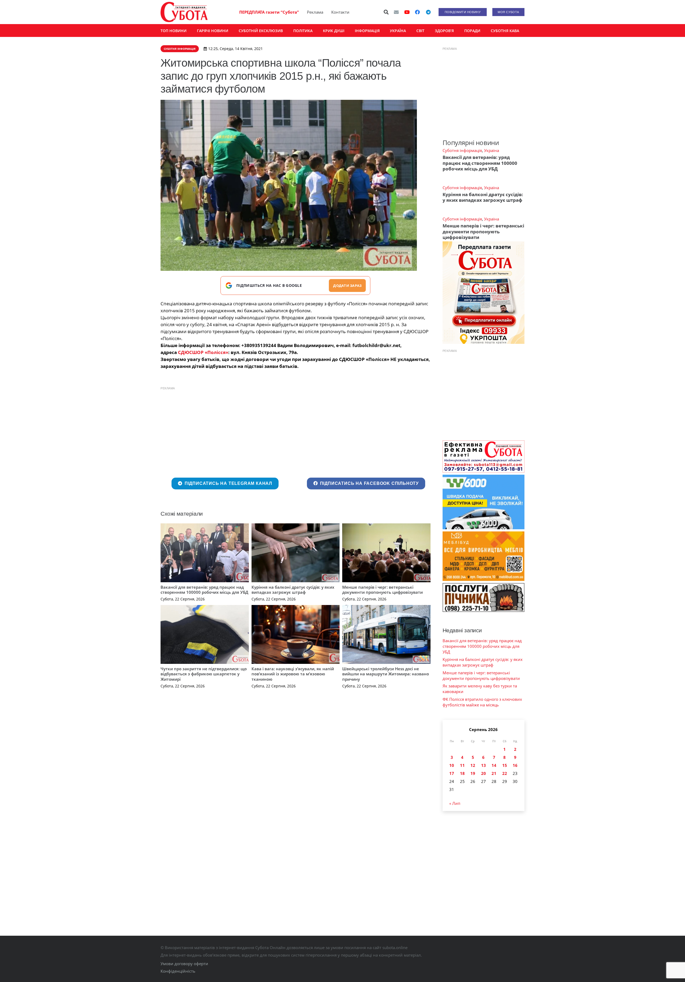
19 (472, 773)
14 (494, 765)
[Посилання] (184, 12)
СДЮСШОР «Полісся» (203, 352)
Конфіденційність (178, 971)
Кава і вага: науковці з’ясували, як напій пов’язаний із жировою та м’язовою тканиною (293, 674)
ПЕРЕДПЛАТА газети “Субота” (269, 12)
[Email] (396, 12)
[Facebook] (417, 12)
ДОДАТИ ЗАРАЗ (347, 285)
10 (451, 765)
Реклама (315, 12)
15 (504, 765)
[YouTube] (407, 12)
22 (504, 773)
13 (483, 765)
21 (494, 773)
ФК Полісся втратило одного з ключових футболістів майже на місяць (482, 701)
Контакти (340, 12)
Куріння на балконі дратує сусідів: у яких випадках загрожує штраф (293, 589)
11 (462, 765)
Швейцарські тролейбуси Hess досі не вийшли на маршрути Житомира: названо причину (385, 674)
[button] (386, 12)
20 (483, 773)
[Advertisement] (296, 430)
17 (451, 773)
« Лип (454, 803)
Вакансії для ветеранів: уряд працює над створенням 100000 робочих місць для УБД (204, 589)
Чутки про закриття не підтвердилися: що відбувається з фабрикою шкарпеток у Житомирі (204, 674)
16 (515, 765)
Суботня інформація (462, 150)
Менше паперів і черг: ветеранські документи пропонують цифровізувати (382, 589)
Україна (491, 150)
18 (462, 773)
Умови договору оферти (184, 963)
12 (472, 765)
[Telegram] (428, 12)
